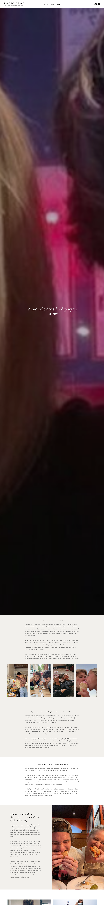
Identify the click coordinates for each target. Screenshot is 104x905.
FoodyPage (14, 3)
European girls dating (31, 716)
